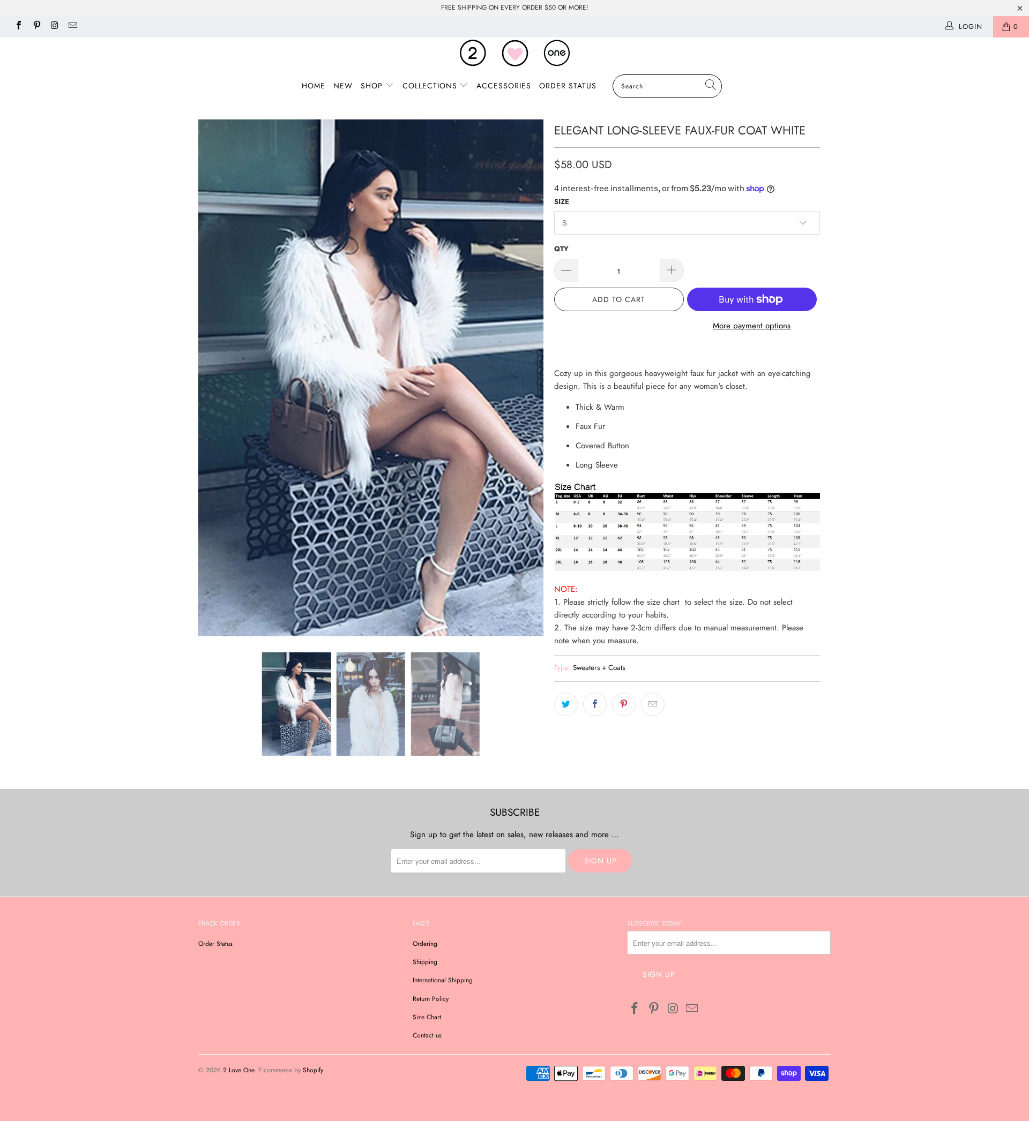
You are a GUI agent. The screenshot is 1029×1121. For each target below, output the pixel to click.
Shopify (313, 1070)
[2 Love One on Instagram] (54, 26)
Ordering (425, 944)
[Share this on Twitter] (566, 704)
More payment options (752, 326)
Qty (561, 249)
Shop (373, 85)
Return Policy (431, 999)
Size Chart (427, 1017)
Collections (431, 85)
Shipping (425, 962)
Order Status (567, 85)
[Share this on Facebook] (595, 704)
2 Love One (238, 1070)
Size (561, 202)
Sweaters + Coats (599, 668)
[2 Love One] (514, 53)
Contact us (427, 1035)
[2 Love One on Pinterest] (36, 26)
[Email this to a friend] (653, 704)
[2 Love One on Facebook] (18, 26)
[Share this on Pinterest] (624, 704)
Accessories (503, 85)
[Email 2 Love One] (72, 26)
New (343, 85)
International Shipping (443, 980)
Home (313, 85)
